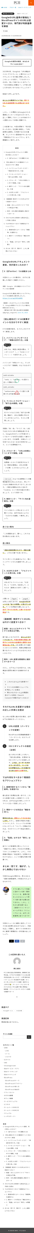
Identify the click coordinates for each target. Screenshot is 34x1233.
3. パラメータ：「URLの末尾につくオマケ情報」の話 (18, 181)
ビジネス (7, 1104)
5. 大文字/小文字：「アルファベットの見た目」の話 (18, 193)
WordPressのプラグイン (13, 1083)
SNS (5, 1063)
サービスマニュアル (10, 1101)
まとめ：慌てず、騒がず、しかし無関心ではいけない (17, 249)
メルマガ (8, 1057)
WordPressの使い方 (12, 1086)
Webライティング (10, 1074)
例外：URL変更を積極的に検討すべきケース (18, 212)
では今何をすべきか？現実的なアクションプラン (17, 225)
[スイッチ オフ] (31, 2)
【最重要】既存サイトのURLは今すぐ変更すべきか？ (17, 200)
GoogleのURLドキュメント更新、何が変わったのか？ (17, 153)
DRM (6, 1048)
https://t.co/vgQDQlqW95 (13, 298)
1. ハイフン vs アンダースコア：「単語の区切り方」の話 (18, 169)
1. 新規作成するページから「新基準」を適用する (18, 231)
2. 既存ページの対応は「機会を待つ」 (18, 237)
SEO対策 (19, 1010)
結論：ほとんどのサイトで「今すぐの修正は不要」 (18, 206)
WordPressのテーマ (12, 1080)
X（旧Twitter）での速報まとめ (18, 158)
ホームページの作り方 (11, 1107)
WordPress (8, 1077)
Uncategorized (10, 1066)
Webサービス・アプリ (11, 1069)
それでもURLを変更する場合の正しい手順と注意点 (17, 219)
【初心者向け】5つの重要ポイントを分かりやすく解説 (17, 163)
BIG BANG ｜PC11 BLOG (19, 1230)
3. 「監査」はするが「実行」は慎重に (18, 243)
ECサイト (7, 1060)
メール (7, 1054)
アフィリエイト (9, 1092)
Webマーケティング (22, 13)
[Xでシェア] (11, 941)
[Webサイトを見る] (17, 997)
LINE (7, 1051)
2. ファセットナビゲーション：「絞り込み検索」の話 (17, 175)
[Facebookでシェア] (17, 941)
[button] (22, 941)
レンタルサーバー (10, 1116)
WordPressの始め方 (12, 1089)
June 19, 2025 (22, 312)
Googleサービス (8, 1010)
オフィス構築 (8, 1098)
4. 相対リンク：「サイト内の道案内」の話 (18, 187)
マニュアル (8, 1113)
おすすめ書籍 (8, 1095)
